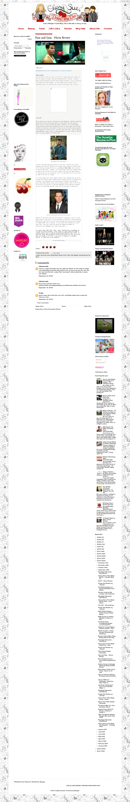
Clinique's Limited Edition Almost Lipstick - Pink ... (106, 627)
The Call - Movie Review (106, 605)
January (101, 746)
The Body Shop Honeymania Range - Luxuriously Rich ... (105, 623)
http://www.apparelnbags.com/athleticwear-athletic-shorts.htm (65, 285)
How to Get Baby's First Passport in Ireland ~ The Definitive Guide (109, 381)
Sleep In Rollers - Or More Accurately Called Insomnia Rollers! (109, 474)
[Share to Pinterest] (59, 253)
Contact (108, 28)
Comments (101, 362)
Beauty (31, 28)
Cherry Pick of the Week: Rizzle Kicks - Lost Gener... (106, 601)
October (101, 567)
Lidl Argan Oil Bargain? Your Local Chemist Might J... (105, 686)
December (101, 563)
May (100, 736)
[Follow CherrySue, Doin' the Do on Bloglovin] (20, 161)
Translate (28, 48)
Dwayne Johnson (46, 70)
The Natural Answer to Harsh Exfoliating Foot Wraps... (106, 588)
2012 (99, 749)
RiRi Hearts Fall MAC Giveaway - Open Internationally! (108, 429)
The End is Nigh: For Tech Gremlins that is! (106, 706)
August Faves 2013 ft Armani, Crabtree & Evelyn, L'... (105, 710)
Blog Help (80, 28)
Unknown (42, 266)
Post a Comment (43, 303)
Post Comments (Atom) (52, 309)
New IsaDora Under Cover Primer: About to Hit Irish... (106, 671)
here (62, 234)
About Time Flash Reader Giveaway (106, 702)
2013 (99, 560)
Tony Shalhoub (62, 70)
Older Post (87, 306)
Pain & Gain (66, 255)
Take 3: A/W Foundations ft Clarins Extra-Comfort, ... (107, 676)
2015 (99, 556)
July (100, 732)
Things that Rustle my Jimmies (105, 584)
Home (21, 28)
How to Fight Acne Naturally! (109, 396)
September (102, 570)
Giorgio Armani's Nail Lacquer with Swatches (106, 593)
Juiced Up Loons (45, 255)
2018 (99, 549)
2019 (99, 546)
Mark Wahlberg (39, 70)
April (100, 739)
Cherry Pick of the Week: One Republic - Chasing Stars (106, 725)
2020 (99, 544)
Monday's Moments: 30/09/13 (105, 572)
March (100, 741)
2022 (99, 542)
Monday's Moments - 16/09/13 (105, 640)
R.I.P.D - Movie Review (105, 581)
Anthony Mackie (54, 70)
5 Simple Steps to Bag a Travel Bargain (109, 519)
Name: (102, 50)
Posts (99, 359)
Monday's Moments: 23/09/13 (105, 596)
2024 (99, 539)
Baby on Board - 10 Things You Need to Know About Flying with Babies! (109, 413)
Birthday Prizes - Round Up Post (108, 503)
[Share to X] (56, 253)
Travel (42, 28)
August (101, 729)
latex (63, 790)
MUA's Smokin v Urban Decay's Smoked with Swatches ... (106, 632)
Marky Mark (54, 255)
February (101, 743)
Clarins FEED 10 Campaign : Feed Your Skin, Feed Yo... (106, 681)
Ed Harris (69, 70)
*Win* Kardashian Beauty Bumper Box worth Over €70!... (106, 716)
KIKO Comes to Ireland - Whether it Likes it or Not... (106, 618)
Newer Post (39, 306)
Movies (68, 28)
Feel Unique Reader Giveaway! (104, 651)
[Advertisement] (20, 135)
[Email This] (53, 253)
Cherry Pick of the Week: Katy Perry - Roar (106, 644)
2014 (99, 558)
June (100, 734)
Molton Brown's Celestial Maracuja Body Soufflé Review (106, 665)
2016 (99, 553)
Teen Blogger (74, 255)
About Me (95, 28)
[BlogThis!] (54, 253)
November (101, 565)
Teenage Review (83, 255)
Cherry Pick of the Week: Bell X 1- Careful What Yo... (106, 577)
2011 (99, 751)
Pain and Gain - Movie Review (105, 655)
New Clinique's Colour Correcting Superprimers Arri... (107, 660)
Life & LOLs (54, 28)
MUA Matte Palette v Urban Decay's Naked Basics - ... (105, 613)
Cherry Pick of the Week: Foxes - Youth (106, 698)
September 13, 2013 (46, 276)
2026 (99, 537)
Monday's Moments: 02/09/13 (105, 720)
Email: (102, 53)
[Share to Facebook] (57, 253)
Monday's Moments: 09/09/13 (105, 691)
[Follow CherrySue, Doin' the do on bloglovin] (99, 368)
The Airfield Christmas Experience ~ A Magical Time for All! (108, 489)
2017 (99, 551)
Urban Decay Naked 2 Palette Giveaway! (109, 442)
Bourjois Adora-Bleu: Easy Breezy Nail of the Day (106, 636)
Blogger (76, 790)
